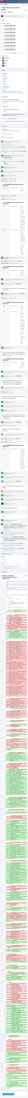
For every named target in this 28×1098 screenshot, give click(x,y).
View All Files (14, 53)
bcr (10, 16)
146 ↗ (5, 448)
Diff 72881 (18, 422)
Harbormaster (7, 155)
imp (6, 63)
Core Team (6, 88)
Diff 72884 (18, 481)
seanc (5, 75)
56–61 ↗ (6, 188)
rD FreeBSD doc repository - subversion (11, 130)
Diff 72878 (18, 283)
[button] (27, 1)
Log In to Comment (8, 1094)
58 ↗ (5, 206)
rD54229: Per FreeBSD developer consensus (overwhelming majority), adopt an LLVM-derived (13, 92)
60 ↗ (5, 229)
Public (11, 12)
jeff (5, 82)
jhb (5, 65)
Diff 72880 (18, 376)
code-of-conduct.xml (9, 568)
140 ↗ (5, 362)
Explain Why (6, 529)
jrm (5, 81)
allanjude (7, 58)
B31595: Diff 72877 (8, 157)
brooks (6, 60)
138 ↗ (5, 270)
